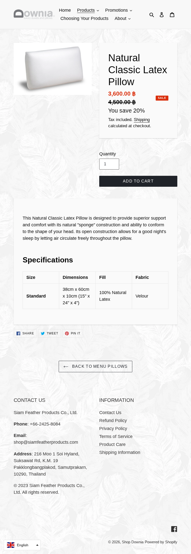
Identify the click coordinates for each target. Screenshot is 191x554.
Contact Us (110, 412)
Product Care (112, 444)
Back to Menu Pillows (99, 366)
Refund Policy (113, 420)
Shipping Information (119, 452)
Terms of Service (116, 436)
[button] (22, 545)
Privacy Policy (113, 428)
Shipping (142, 119)
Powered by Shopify (161, 542)
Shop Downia (132, 542)
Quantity (107, 153)
